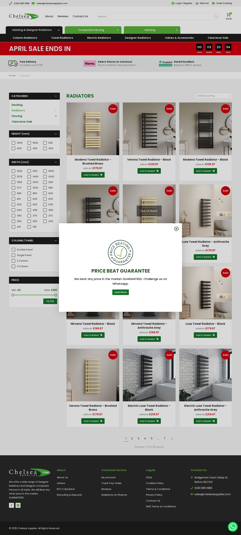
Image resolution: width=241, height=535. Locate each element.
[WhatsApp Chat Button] (233, 527)
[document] (120, 267)
